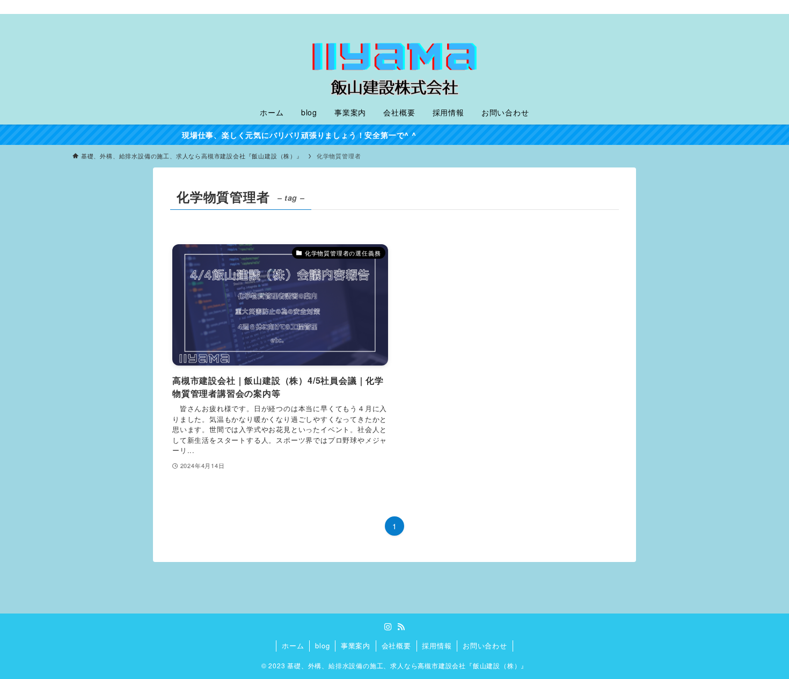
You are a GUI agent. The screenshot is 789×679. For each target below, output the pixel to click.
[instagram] (682, 8)
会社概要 (396, 645)
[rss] (696, 8)
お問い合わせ (485, 645)
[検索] (710, 8)
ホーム (293, 645)
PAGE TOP (761, 649)
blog (322, 645)
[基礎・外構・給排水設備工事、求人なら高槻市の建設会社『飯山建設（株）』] (394, 59)
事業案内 (355, 645)
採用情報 (436, 645)
